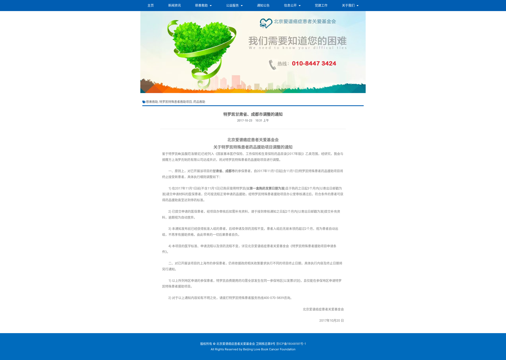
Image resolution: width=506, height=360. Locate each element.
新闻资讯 (174, 5)
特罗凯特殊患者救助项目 (175, 102)
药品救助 (199, 102)
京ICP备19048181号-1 (291, 344)
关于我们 (348, 5)
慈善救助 (201, 5)
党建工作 (321, 5)
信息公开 (290, 5)
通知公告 (263, 5)
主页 (150, 5)
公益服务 (232, 5)
